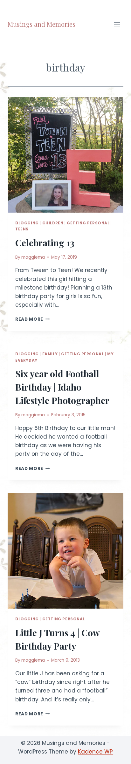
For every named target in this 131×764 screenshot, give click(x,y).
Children (53, 223)
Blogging (27, 223)
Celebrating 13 (44, 243)
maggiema (33, 257)
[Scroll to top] (114, 754)
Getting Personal (88, 223)
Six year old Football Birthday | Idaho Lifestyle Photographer (62, 387)
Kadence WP (95, 751)
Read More (32, 319)
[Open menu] (116, 24)
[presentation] (65, 155)
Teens (22, 229)
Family (50, 354)
